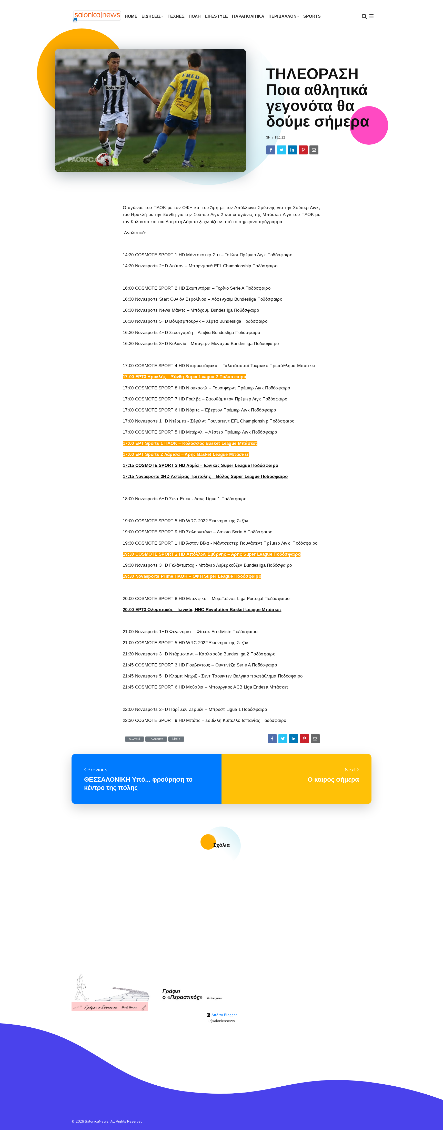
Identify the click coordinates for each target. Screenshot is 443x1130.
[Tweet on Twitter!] (281, 149)
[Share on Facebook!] (270, 149)
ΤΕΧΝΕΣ (176, 16)
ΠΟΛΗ (195, 16)
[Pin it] (303, 149)
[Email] (313, 149)
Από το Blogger (223, 1015)
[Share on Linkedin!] (292, 149)
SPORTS (312, 16)
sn (268, 137)
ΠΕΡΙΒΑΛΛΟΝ (282, 16)
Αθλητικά (134, 739)
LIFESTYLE (216, 16)
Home (131, 16)
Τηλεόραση (156, 739)
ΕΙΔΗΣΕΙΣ (151, 16)
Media (176, 739)
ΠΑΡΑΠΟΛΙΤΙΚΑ (248, 16)
